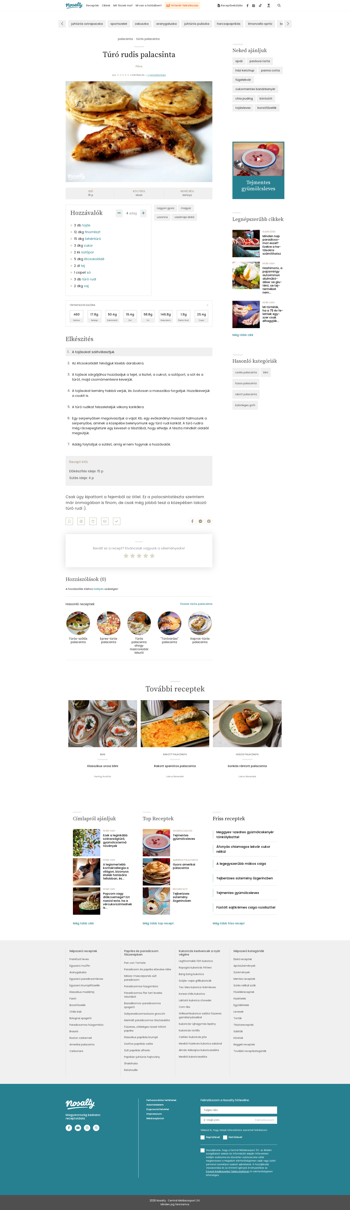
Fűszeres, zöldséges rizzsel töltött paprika (145, 1028)
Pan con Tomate (135, 963)
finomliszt (92, 232)
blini (265, 372)
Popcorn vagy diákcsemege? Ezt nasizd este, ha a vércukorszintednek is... (117, 900)
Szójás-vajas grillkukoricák (195, 981)
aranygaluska (166, 24)
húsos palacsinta (246, 383)
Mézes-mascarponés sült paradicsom (140, 978)
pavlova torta (260, 61)
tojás (86, 225)
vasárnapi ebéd (184, 217)
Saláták (238, 1031)
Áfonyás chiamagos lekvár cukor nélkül (243, 849)
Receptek (92, 5)
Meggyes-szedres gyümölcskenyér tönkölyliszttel (245, 834)
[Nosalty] (74, 5)
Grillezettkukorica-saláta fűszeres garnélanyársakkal (200, 1015)
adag (133, 213)
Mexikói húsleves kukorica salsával (200, 1043)
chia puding (244, 98)
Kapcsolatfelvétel (157, 1109)
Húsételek (240, 998)
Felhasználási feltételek (161, 1100)
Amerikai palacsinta (81, 1044)
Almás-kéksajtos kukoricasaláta (199, 1050)
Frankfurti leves (79, 959)
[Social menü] (254, 5)
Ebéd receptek (243, 959)
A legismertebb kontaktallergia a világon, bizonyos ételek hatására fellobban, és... (116, 871)
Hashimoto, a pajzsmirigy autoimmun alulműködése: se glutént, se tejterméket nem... (272, 280)
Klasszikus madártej (81, 992)
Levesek (239, 1011)
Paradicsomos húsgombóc (86, 1025)
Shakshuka (131, 1063)
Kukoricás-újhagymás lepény (197, 1024)
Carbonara (76, 1051)
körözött (266, 98)
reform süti (180, 889)
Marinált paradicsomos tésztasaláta (147, 1020)
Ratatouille (131, 1070)
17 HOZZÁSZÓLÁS (156, 75)
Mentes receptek (244, 979)
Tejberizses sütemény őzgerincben (182, 897)
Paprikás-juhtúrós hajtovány (142, 1057)
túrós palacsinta (148, 39)
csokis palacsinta (246, 372)
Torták (238, 1018)
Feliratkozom (264, 1120)
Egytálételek (241, 1005)
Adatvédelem (155, 1104)
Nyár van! (268, 263)
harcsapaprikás (228, 24)
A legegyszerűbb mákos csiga (241, 863)
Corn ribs (184, 1007)
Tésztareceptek (244, 1025)
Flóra (139, 66)
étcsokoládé (94, 259)
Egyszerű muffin (79, 966)
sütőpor (87, 252)
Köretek (238, 1038)
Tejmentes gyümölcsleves (184, 837)
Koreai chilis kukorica (192, 994)
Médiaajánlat (155, 1118)
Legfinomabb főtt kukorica (196, 961)
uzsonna (162, 217)
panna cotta (270, 70)
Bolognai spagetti (80, 1018)
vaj (86, 286)
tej (83, 265)
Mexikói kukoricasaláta (193, 1057)
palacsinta (125, 39)
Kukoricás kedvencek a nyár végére (199, 953)
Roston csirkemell (80, 1038)
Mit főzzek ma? (123, 5)
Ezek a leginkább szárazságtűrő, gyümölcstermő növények (115, 841)
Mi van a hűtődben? (149, 5)
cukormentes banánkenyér (255, 89)
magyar (186, 208)
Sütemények (242, 972)
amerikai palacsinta (185, 860)
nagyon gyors (165, 208)
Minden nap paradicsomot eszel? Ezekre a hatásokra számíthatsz (271, 244)
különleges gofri (245, 405)
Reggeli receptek (244, 1044)
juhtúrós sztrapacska (87, 24)
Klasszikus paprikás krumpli (141, 1037)
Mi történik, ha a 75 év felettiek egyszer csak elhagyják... (272, 314)
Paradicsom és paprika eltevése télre (147, 969)
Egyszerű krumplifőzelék (84, 985)
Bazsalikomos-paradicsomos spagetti (142, 1005)
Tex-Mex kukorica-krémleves (197, 987)
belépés (99, 589)
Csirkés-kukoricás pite (193, 1037)
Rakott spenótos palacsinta (175, 766)
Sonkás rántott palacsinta (247, 766)
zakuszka (142, 24)
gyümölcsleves (182, 830)
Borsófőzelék (77, 1005)
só (89, 272)
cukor (88, 245)
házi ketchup (244, 70)
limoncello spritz (260, 24)
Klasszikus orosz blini (102, 766)
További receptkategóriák (250, 1051)
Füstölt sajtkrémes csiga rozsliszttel (245, 907)
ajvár (239, 61)
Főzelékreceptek (244, 992)
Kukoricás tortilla (189, 1030)
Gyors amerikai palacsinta (184, 866)
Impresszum (154, 1114)
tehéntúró (93, 238)
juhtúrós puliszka (196, 24)
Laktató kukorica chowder (195, 1000)
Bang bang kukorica (191, 974)
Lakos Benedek (175, 776)
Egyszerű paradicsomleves (86, 979)
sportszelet (118, 24)
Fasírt (72, 998)
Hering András (102, 776)
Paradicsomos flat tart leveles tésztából (143, 995)
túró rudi (89, 279)
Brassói (73, 1031)
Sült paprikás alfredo (137, 1050)
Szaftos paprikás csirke (138, 1044)
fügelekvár (243, 80)
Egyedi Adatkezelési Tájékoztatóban (227, 1171)
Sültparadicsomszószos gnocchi (144, 1014)
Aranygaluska (77, 972)
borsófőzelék (267, 108)
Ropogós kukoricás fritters (195, 967)
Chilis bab (75, 1011)
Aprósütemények (244, 966)
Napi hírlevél (213, 1137)
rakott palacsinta (246, 394)
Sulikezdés (268, 231)
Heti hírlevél (235, 1137)
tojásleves (243, 108)
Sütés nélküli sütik (245, 985)
